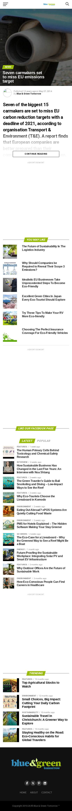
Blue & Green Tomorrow (29, 94)
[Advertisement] (36, 200)
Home (23, 792)
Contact (46, 792)
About (34, 792)
